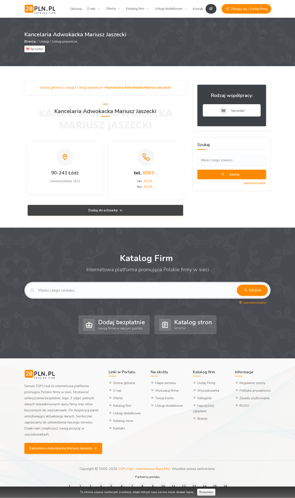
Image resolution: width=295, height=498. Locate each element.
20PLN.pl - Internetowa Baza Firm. (144, 468)
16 (225, 486)
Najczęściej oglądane (203, 408)
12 (184, 486)
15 (215, 486)
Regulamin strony (251, 383)
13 (194, 486)
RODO (243, 405)
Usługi (44, 41)
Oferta (111, 8)
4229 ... (149, 181)
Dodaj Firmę (206, 383)
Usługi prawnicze (64, 41)
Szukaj (233, 174)
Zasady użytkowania (254, 398)
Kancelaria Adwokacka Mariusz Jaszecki (61, 448)
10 (163, 486)
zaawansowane (254, 183)
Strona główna (51, 87)
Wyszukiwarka (207, 390)
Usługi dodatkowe (168, 8)
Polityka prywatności (254, 390)
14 (204, 486)
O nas (91, 8)
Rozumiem (206, 492)
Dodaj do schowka (103, 210)
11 (173, 486)
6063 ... (150, 173)
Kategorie (204, 398)
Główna (76, 8)
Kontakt (199, 8)
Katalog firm (135, 8)
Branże (202, 418)
